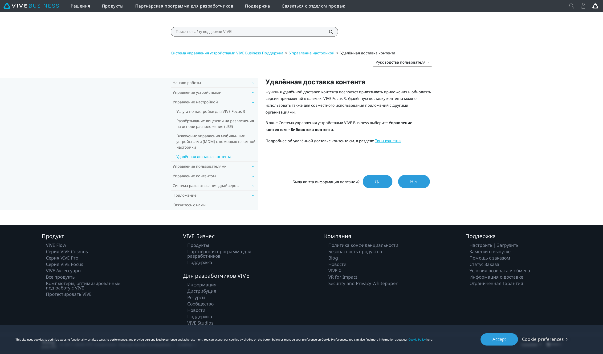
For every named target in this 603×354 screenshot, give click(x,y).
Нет (414, 182)
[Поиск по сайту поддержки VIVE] (328, 32)
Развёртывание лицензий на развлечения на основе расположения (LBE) (215, 123)
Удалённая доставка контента (203, 156)
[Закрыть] (572, 6)
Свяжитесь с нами (189, 205)
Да (377, 182)
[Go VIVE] (595, 6)
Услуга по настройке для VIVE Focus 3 (210, 111)
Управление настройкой (311, 53)
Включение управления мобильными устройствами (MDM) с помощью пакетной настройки (216, 141)
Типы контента (388, 141)
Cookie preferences (543, 339)
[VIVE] (31, 5)
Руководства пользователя (401, 62)
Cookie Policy (417, 340)
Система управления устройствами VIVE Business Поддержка (227, 53)
